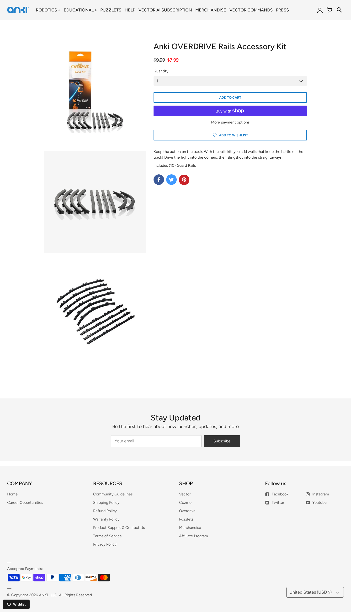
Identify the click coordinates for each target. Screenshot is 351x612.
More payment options (230, 122)
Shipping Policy (106, 502)
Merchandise (190, 527)
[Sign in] (320, 10)
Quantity (161, 71)
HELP (130, 10)
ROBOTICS (46, 10)
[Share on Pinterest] (184, 180)
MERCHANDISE (210, 10)
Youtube (319, 502)
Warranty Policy (106, 519)
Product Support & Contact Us (119, 527)
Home (12, 494)
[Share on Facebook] (159, 179)
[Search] (339, 10)
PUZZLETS (110, 10)
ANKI (43, 595)
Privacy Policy (105, 544)
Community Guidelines (113, 494)
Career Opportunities (25, 502)
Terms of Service (107, 536)
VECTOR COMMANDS (251, 10)
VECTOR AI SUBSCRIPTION (165, 10)
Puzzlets (186, 519)
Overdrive (187, 511)
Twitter (278, 502)
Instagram (320, 494)
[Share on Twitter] (171, 179)
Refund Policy (105, 511)
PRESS (282, 10)
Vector (185, 494)
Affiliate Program (193, 536)
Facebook (280, 494)
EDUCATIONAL (79, 10)
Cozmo (185, 502)
